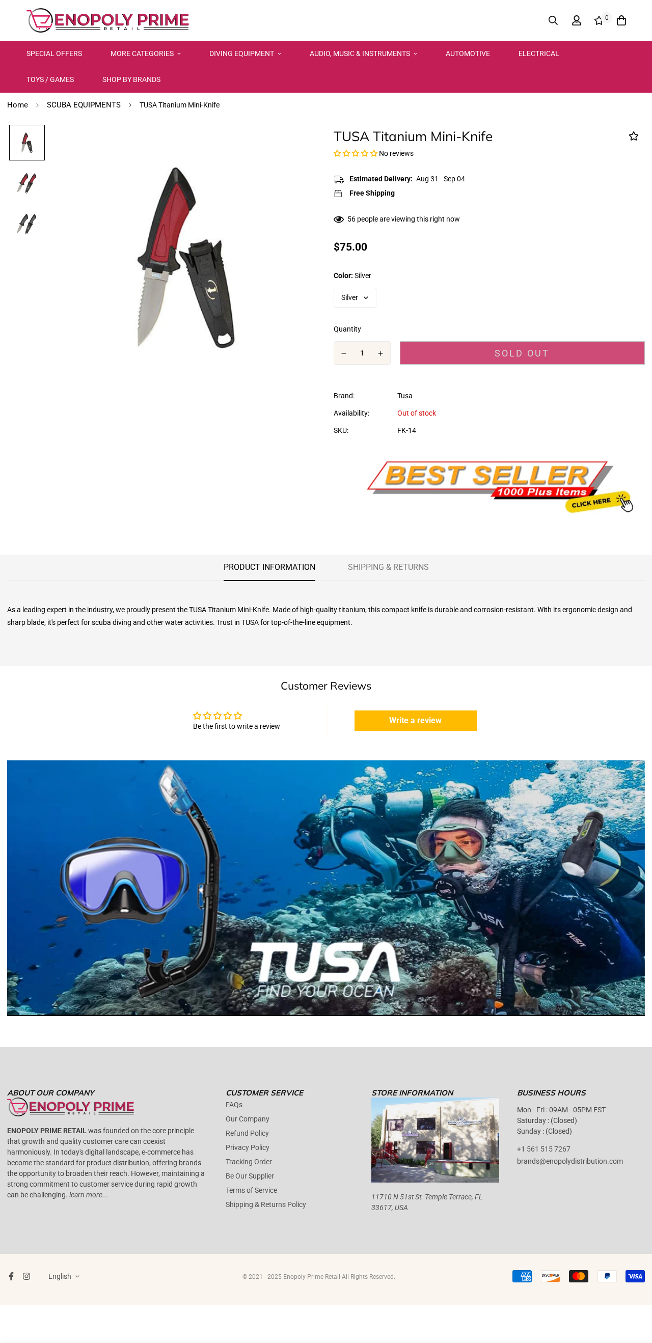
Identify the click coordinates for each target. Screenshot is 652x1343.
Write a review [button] (415, 720)
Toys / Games (50, 79)
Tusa (405, 396)
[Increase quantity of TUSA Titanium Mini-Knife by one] (381, 353)
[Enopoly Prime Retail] (107, 20)
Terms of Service (251, 1190)
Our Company (247, 1119)
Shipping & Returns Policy (266, 1204)
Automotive (468, 53)
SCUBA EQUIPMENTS (84, 104)
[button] (356, 153)
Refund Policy (247, 1133)
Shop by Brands (131, 79)
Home (17, 104)
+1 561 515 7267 (543, 1149)
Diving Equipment (241, 53)
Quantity (347, 329)
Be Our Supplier (250, 1176)
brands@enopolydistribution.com (570, 1161)
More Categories (142, 53)
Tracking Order (249, 1162)
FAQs (234, 1105)
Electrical (539, 53)
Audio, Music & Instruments (360, 53)
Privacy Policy (247, 1147)
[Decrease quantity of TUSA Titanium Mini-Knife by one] (344, 353)
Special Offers (54, 53)
